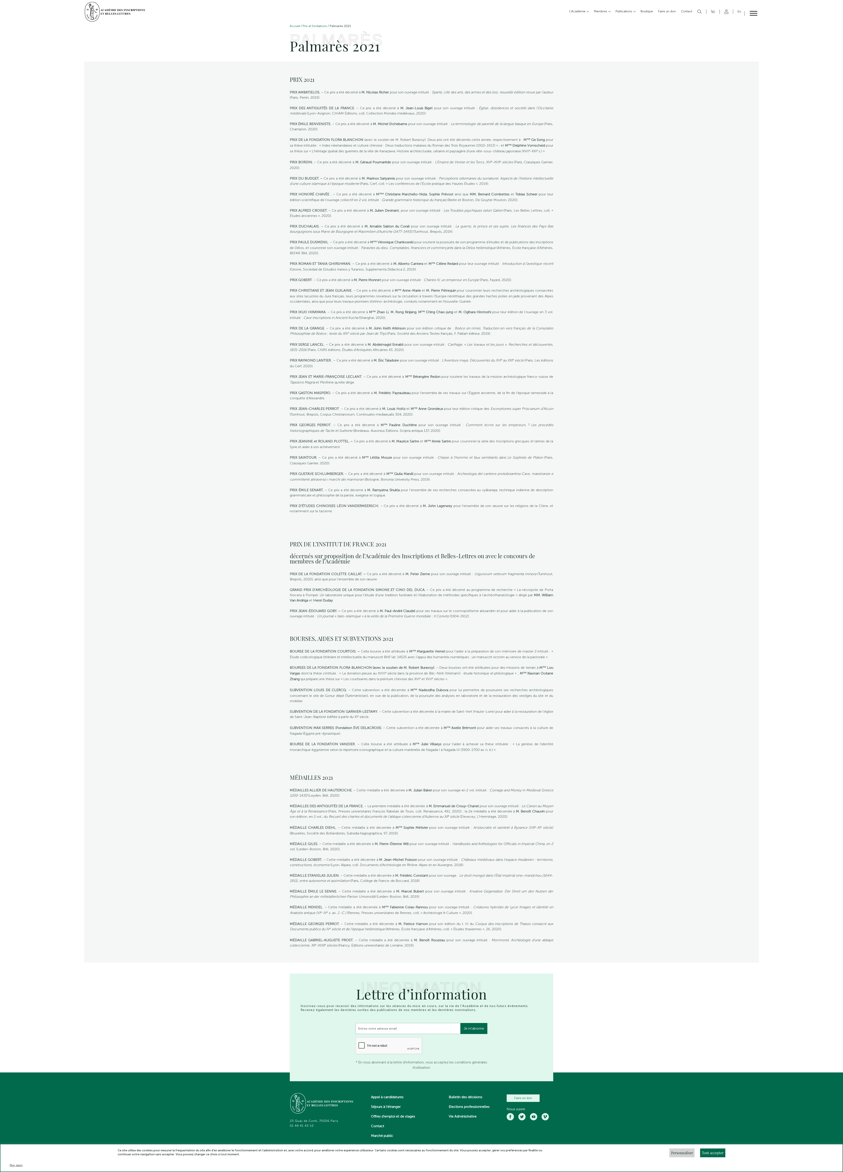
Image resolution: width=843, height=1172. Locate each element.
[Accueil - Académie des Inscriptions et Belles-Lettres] (322, 1104)
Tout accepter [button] (713, 1152)
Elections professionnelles (469, 1107)
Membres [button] (601, 11)
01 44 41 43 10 (302, 1125)
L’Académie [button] (577, 11)
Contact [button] (686, 11)
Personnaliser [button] (682, 1152)
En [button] (739, 11)
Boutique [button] (647, 11)
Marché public (382, 1136)
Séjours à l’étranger (386, 1107)
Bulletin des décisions (465, 1097)
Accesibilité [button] (712, 11)
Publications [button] (624, 11)
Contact (377, 1126)
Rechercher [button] (699, 11)
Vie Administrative (463, 1116)
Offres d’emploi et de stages (393, 1116)
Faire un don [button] (667, 11)
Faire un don (523, 1098)
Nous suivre (516, 1109)
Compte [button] (725, 11)
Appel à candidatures (387, 1097)
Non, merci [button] (16, 1165)
